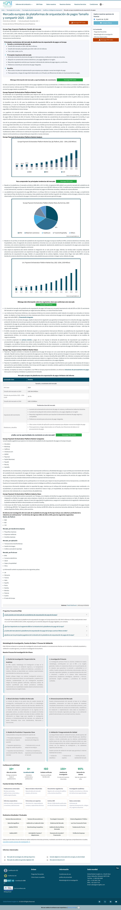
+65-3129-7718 (95, 882)
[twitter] (105, 901)
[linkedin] (99, 901)
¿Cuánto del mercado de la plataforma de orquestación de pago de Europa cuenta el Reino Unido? (35, 631)
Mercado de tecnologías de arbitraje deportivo (21, 857)
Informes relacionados (100, 37)
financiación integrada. (26, 317)
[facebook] (110, 901)
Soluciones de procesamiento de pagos (77, 370)
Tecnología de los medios (13, 10)
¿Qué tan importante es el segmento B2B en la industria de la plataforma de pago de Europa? (34, 626)
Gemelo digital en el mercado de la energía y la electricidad (67, 857)
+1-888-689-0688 (98, 878)
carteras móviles (27, 340)
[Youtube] (116, 901)
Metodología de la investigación (103, 34)
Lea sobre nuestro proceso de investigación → (16, 842)
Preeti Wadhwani (72, 605)
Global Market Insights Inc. (11, 901)
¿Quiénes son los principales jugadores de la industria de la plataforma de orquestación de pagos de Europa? (39, 635)
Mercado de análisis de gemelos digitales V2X (20, 860)
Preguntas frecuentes (100, 32)
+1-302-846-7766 (95, 880)
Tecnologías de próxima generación (31, 10)
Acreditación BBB (28, 772)
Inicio (3, 10)
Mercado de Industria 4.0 (57, 860)
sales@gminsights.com (98, 885)
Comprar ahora (107, 23)
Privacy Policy (72, 907)
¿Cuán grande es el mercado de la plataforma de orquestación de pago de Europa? (30, 615)
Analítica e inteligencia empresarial (52, 10)
